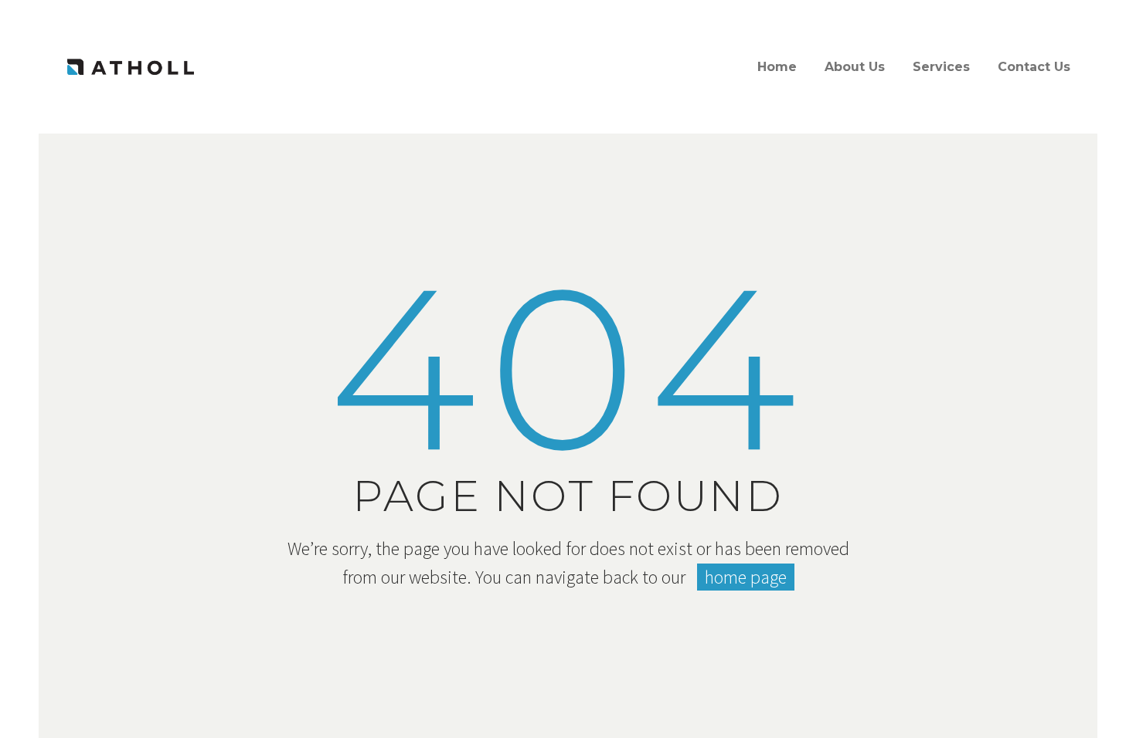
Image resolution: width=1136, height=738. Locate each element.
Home (777, 66)
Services (941, 66)
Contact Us (1034, 66)
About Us (855, 66)
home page (746, 577)
